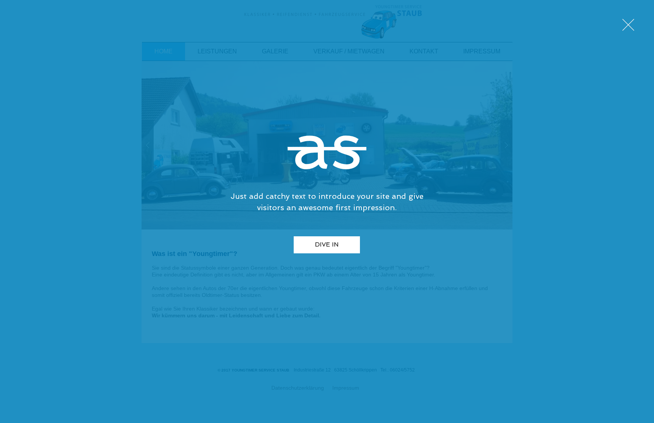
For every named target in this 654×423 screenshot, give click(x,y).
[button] (628, 25)
